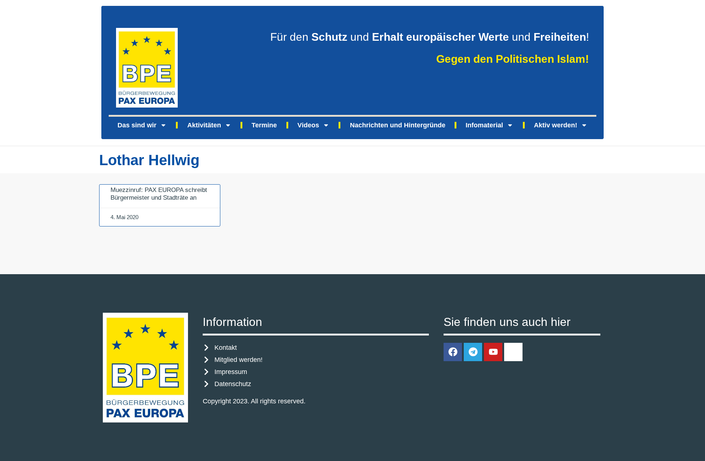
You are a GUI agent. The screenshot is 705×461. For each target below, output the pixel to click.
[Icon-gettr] (513, 352)
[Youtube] (493, 352)
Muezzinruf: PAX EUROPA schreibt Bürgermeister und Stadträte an (159, 193)
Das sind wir (137, 125)
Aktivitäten (204, 125)
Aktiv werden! (555, 125)
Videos (308, 125)
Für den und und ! (429, 37)
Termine (264, 125)
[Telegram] (473, 352)
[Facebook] (453, 352)
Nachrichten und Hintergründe (397, 125)
